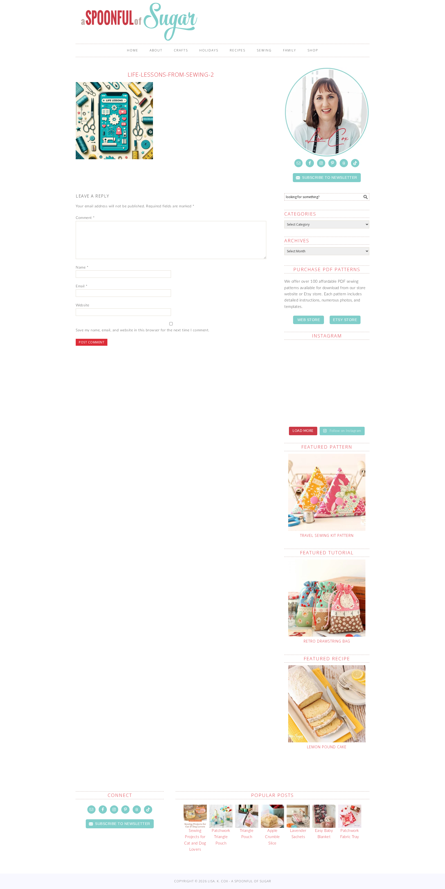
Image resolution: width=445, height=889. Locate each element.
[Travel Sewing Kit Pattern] (326, 492)
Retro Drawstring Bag (327, 641)
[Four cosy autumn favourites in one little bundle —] (305, 357)
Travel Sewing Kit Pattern (327, 535)
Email (82, 286)
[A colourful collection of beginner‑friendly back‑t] (305, 408)
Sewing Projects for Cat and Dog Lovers (195, 840)
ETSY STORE (345, 320)
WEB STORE (308, 320)
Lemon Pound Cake (327, 746)
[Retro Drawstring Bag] (326, 598)
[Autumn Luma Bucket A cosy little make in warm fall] (348, 408)
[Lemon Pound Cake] (326, 703)
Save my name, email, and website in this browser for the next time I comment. (142, 330)
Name (82, 267)
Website (82, 305)
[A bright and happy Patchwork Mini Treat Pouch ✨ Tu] (305, 382)
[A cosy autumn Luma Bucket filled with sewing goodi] (348, 382)
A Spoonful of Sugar (225, 21)
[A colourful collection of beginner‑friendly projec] (348, 357)
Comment (85, 218)
